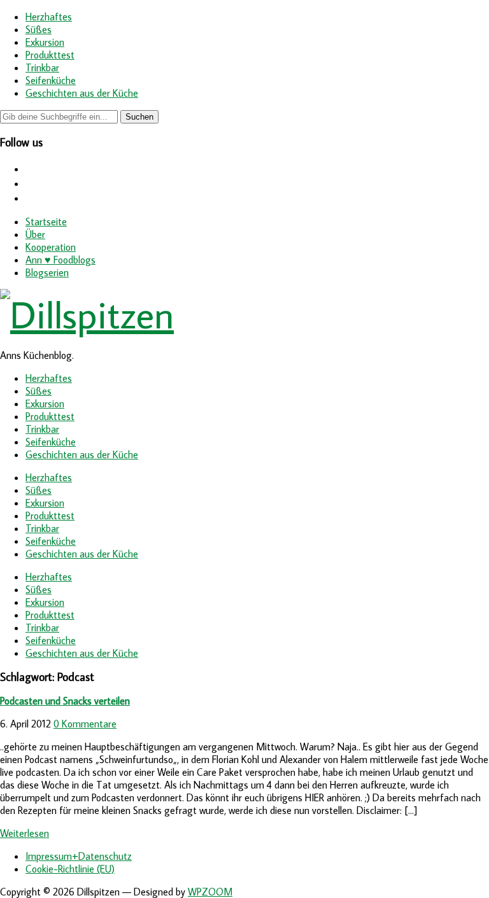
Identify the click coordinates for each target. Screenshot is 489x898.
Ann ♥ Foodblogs (60, 259)
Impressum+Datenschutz (78, 856)
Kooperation (50, 247)
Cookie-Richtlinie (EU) (70, 868)
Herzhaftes (48, 16)
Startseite (46, 221)
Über (35, 234)
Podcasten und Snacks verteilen (65, 700)
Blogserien (47, 272)
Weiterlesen (24, 833)
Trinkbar (42, 67)
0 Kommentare (85, 723)
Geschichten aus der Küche (81, 93)
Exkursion (44, 42)
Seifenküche (50, 80)
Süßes (38, 29)
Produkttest (49, 54)
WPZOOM (210, 891)
